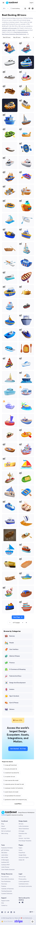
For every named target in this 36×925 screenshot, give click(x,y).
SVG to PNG (4, 857)
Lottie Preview (5, 867)
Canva (20, 850)
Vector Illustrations (24, 828)
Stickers (11, 709)
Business (12, 636)
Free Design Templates (25, 840)
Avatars (11, 689)
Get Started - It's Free (18, 748)
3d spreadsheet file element (13, 795)
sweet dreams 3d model (11, 792)
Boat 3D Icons (6, 37)
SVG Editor (4, 852)
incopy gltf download (11, 765)
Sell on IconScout (6, 831)
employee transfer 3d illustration (14, 788)
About (3, 826)
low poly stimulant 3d (11, 769)
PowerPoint (22, 852)
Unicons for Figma (24, 857)
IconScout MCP (5, 864)
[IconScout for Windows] (22, 903)
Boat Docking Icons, (21, 34)
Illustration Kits (23, 833)
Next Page (16, 617)
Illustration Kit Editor (7, 848)
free (14, 18)
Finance (12, 662)
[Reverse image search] (25, 8)
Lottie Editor (4, 855)
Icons (20, 836)
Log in (31, 2)
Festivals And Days (15, 676)
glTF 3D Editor (5, 850)
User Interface (13, 649)
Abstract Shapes (14, 656)
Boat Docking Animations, (21, 32)
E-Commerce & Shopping (17, 669)
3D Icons (21, 824)
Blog (2, 824)
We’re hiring (4, 833)
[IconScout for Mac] (19, 903)
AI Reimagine (5, 860)
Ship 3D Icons (16, 37)
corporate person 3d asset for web (14, 784)
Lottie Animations (23, 826)
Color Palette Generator (8, 869)
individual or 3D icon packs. (9, 28)
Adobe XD (21, 860)
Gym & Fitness (13, 702)
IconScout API (5, 862)
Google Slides (22, 855)
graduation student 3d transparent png (16, 799)
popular (9, 30)
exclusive (4, 30)
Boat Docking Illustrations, (9, 34)
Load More (18, 803)
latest (13, 30)
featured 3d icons (22, 30)
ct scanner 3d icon (10, 776)
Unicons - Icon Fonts (24, 838)
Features (3, 828)
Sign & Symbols (14, 696)
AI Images (21, 831)
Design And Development (17, 682)
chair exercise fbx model (11, 780)
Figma (20, 848)
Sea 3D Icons (26, 37)
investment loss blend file (12, 772)
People (11, 642)
